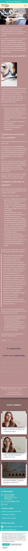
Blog (10, 340)
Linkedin (19, 1)
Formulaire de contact (8, 514)
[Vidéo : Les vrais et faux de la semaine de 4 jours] (14, 444)
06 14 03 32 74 (11, 1)
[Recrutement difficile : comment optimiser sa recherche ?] (14, 469)
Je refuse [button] (5, 547)
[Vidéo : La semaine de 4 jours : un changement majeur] (14, 418)
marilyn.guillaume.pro (10, 529)
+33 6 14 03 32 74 (12, 502)
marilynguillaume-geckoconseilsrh (13, 526)
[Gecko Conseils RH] (5, 6)
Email (5, 504)
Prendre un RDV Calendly (9, 518)
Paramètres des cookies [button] (16, 544)
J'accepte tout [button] (6, 544)
